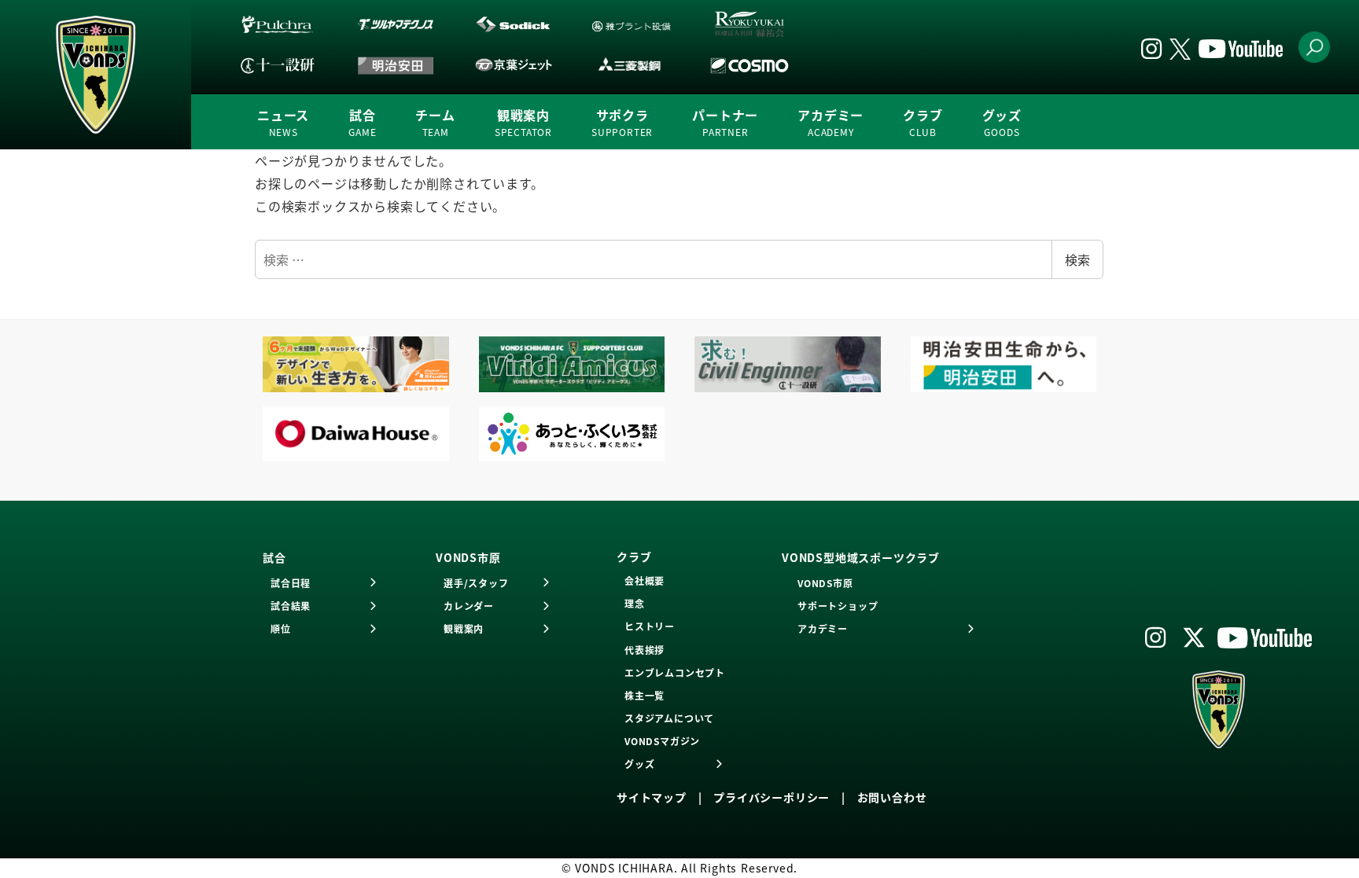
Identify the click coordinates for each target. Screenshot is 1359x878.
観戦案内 (523, 121)
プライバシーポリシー (771, 797)
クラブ (922, 121)
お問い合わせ (892, 797)
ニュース (283, 121)
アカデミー (830, 121)
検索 (1077, 259)
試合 (362, 121)
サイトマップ (652, 797)
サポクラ (622, 121)
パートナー (725, 121)
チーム (435, 121)
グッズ (1002, 121)
